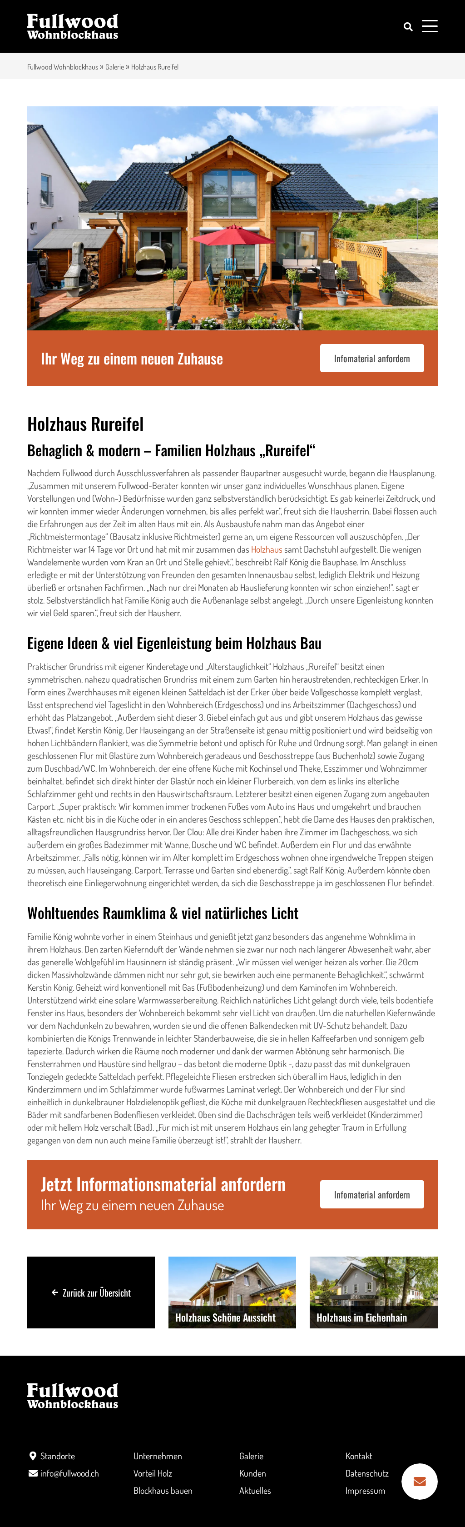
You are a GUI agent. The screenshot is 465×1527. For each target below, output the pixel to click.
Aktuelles (255, 1490)
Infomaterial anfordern (372, 358)
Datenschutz (367, 1473)
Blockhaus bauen (163, 1490)
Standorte (57, 1456)
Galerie (114, 66)
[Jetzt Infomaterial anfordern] (419, 1481)
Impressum (366, 1490)
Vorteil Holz (153, 1473)
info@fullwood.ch (69, 1473)
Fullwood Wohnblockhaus (62, 66)
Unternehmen (158, 1456)
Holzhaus (266, 549)
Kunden (252, 1473)
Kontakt (359, 1456)
